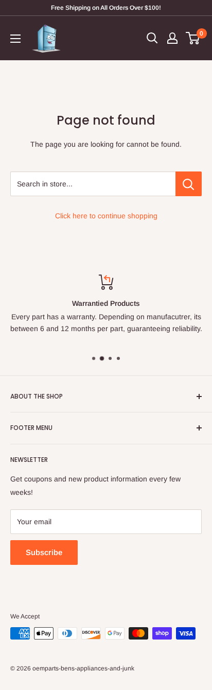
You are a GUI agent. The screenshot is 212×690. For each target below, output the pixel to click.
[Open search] (152, 38)
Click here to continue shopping (106, 216)
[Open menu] (15, 38)
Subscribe (44, 552)
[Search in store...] (188, 183)
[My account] (172, 38)
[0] (193, 38)
